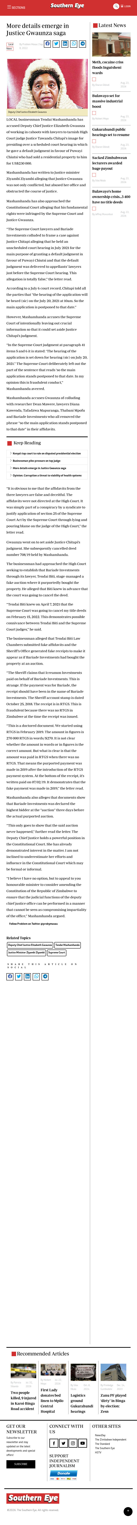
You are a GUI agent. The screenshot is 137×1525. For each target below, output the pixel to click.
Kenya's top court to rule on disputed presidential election (47, 453)
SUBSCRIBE (20, 1464)
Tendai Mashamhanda (67, 945)
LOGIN (127, 6)
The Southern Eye (105, 1448)
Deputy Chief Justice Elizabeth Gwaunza (30, 945)
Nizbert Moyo (102, 119)
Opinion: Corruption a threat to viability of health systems (47, 475)
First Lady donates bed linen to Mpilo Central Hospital (52, 1400)
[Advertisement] (47, 1168)
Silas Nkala (100, 181)
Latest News (112, 25)
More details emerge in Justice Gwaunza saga (39, 468)
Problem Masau (29, 44)
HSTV (98, 1452)
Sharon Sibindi (102, 85)
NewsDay (100, 1435)
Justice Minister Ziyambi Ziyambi (26, 952)
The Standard (102, 1444)
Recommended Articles (43, 1354)
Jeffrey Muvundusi (104, 214)
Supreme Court (56, 952)
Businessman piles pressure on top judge (36, 461)
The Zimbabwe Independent (110, 1439)
